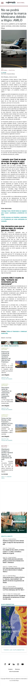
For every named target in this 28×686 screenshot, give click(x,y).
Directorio (17, 669)
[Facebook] (5, 664)
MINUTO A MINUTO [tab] (6, 536)
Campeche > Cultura (5, 349)
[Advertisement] (14, 497)
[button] (3, 625)
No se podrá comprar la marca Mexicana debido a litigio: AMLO (13, 15)
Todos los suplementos (14, 650)
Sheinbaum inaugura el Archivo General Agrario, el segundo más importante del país (7, 454)
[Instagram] (18, 664)
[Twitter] (9, 664)
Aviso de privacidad (14, 671)
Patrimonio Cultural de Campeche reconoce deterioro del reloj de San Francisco (6, 357)
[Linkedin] (14, 664)
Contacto (10, 669)
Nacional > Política (8, 70)
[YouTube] (22, 664)
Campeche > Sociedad (5, 385)
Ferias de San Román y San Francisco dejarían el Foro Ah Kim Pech (7, 422)
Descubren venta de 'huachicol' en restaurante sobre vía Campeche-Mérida (6, 393)
